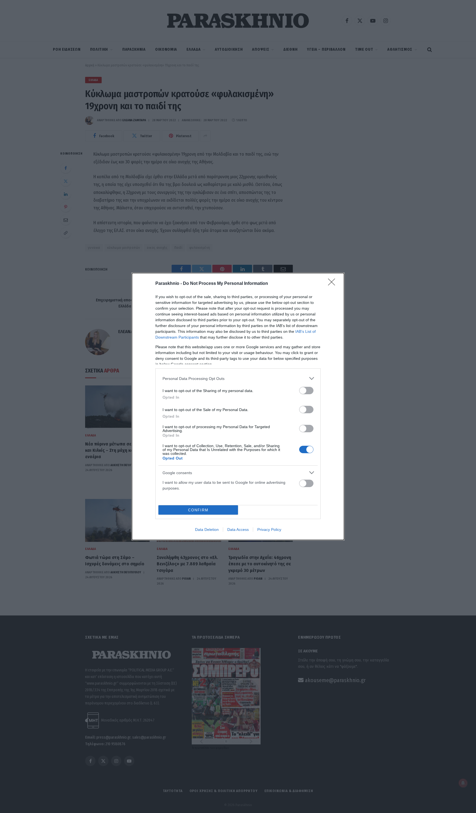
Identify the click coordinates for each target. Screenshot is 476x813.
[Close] (333, 284)
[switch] (306, 390)
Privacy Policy (269, 529)
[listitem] (238, 378)
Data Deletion (207, 529)
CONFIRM (198, 510)
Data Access (238, 529)
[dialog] (238, 406)
